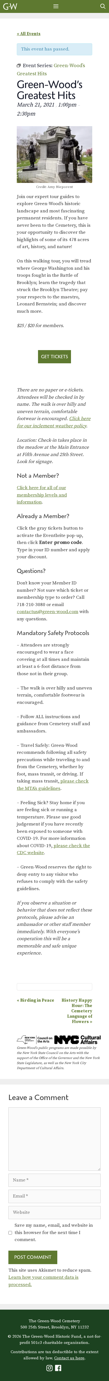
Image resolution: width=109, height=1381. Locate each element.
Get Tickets (54, 356)
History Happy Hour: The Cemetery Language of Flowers (76, 1011)
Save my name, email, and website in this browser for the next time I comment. (54, 1232)
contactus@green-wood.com (47, 612)
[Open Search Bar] (103, 6)
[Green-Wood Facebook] (59, 1369)
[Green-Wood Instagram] (50, 1369)
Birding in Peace (35, 1000)
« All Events (29, 34)
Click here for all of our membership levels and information (42, 495)
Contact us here (69, 1358)
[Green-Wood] (10, 6)
